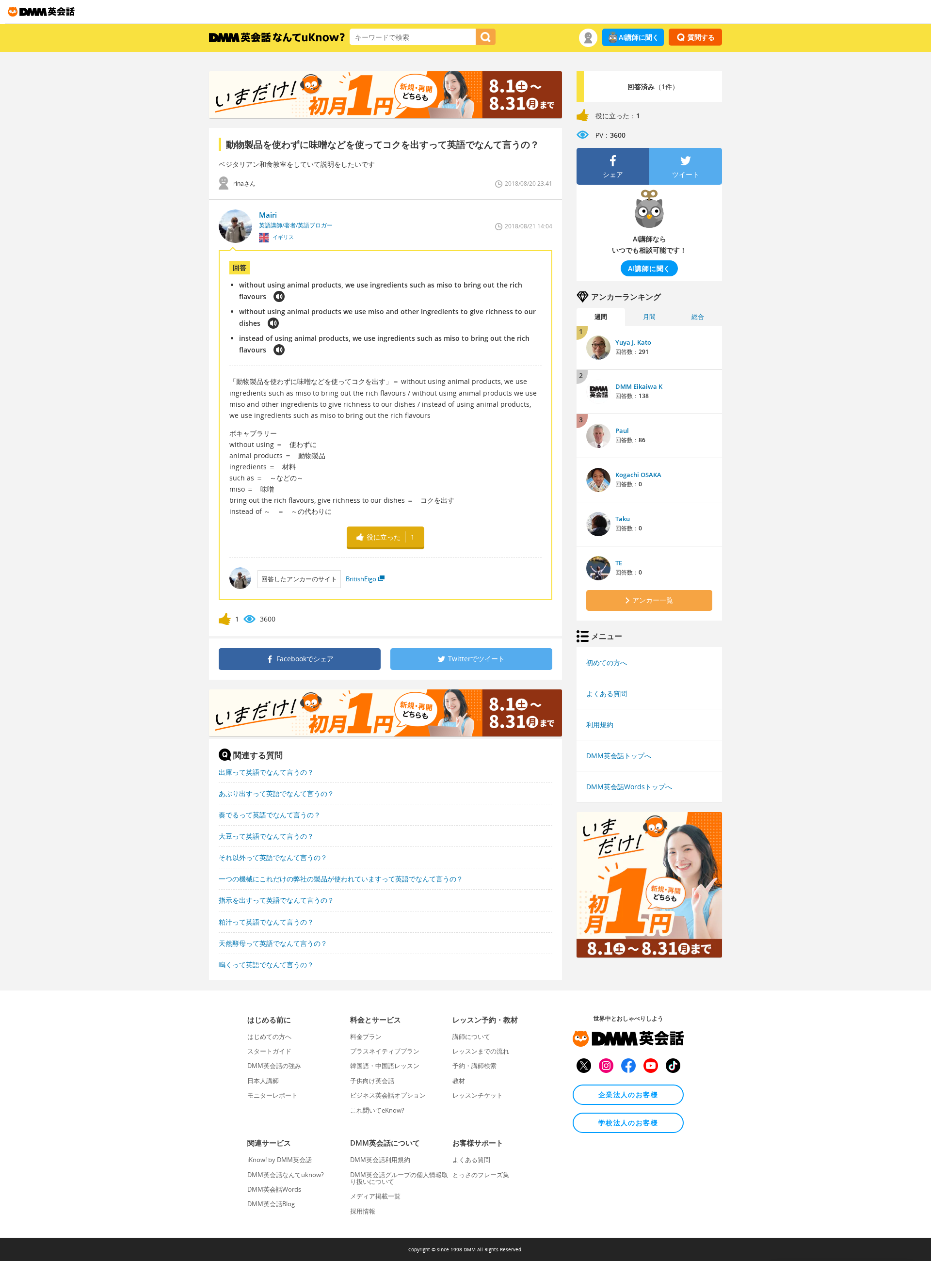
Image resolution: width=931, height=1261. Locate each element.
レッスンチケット (477, 1095)
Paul (622, 430)
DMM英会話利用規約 (380, 1159)
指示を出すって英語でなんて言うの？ (276, 900)
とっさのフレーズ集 (480, 1174)
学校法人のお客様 (628, 1122)
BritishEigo (361, 579)
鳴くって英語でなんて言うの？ (266, 964)
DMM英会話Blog (271, 1203)
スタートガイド (269, 1051)
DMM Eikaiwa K (638, 386)
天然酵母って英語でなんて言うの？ (273, 943)
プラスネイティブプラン (384, 1051)
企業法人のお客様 (628, 1094)
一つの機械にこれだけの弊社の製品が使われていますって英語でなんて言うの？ (341, 878)
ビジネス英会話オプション (388, 1095)
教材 (458, 1080)
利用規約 (599, 724)
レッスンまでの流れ (480, 1051)
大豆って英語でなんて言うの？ (266, 836)
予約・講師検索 (474, 1065)
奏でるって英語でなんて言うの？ (270, 814)
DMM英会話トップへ (618, 755)
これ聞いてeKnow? (377, 1110)
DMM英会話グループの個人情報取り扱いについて (399, 1178)
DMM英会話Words (274, 1189)
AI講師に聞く (639, 37)
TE (618, 563)
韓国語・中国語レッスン (384, 1065)
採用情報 (362, 1211)
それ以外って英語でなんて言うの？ (273, 857)
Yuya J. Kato (633, 342)
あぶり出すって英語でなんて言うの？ (276, 793)
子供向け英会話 (372, 1080)
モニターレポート (272, 1095)
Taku (622, 518)
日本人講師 (263, 1080)
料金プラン (366, 1036)
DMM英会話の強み (274, 1065)
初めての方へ (606, 662)
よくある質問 (606, 693)
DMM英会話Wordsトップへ (629, 786)
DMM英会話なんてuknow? (285, 1174)
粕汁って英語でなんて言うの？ (266, 921)
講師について (471, 1036)
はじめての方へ (269, 1036)
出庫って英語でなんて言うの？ (266, 772)
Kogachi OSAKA (638, 474)
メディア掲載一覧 (375, 1196)
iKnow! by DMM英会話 (279, 1159)
